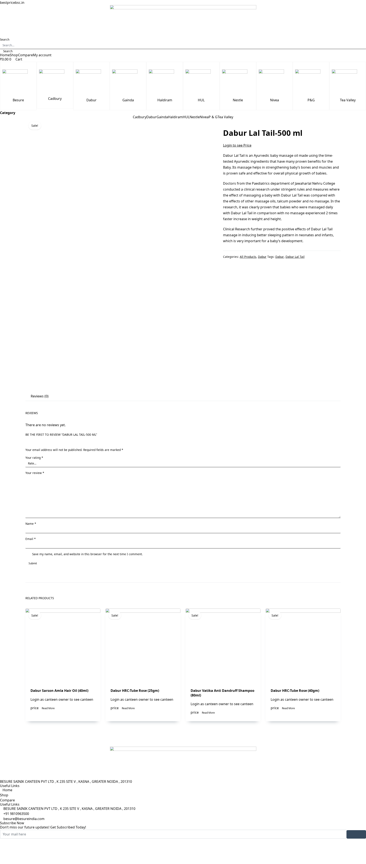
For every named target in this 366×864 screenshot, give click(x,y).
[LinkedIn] (183, 851)
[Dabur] (92, 82)
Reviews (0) (40, 396)
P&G (311, 100)
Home (5, 55)
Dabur (91, 100)
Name (30, 524)
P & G (213, 117)
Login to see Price (237, 145)
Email (30, 539)
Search (4, 39)
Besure (18, 100)
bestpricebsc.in (12, 2)
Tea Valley (348, 100)
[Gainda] (128, 82)
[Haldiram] (165, 82)
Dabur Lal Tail (295, 257)
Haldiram (164, 100)
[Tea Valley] (348, 82)
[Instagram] (183, 861)
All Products (248, 257)
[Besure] (18, 82)
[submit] (356, 834)
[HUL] (201, 82)
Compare (25, 55)
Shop (14, 55)
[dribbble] (183, 856)
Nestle (238, 100)
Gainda (128, 100)
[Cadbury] (55, 81)
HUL (201, 100)
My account (42, 55)
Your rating (34, 458)
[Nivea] (275, 82)
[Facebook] (183, 841)
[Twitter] (183, 846)
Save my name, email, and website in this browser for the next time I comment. (87, 554)
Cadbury (55, 98)
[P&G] (311, 82)
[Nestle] (238, 82)
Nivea (274, 100)
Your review (34, 473)
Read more (48, 708)
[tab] (39, 396)
